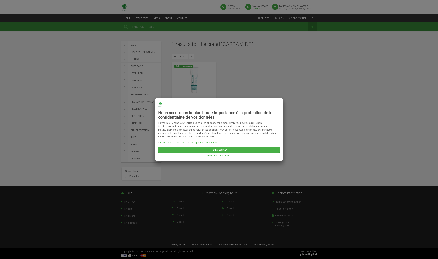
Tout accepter (219, 149)
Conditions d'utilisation (172, 142)
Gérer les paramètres (219, 155)
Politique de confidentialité (204, 142)
